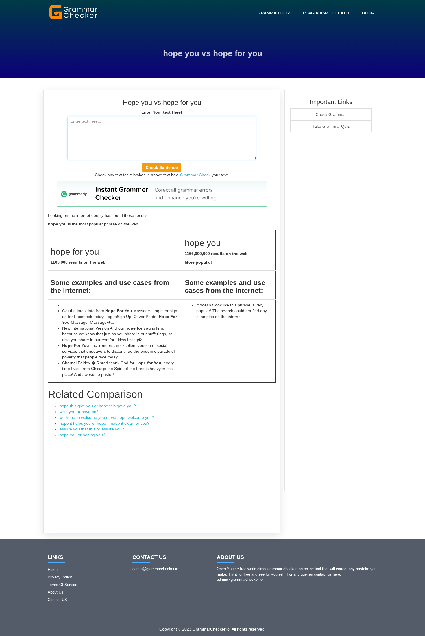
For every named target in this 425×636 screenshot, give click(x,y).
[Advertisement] (162, 481)
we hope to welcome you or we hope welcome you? (107, 417)
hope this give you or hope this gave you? (98, 406)
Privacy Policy (60, 577)
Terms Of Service (62, 585)
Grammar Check (195, 175)
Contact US (57, 600)
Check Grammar (331, 114)
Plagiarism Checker (326, 13)
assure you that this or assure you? (92, 429)
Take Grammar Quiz (331, 126)
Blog (368, 13)
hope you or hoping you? (82, 434)
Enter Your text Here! (161, 112)
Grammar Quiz (274, 13)
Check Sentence (162, 167)
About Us (55, 592)
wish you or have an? (79, 411)
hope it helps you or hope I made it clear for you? (104, 423)
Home (53, 569)
